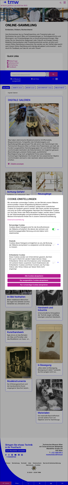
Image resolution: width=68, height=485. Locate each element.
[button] (58, 229)
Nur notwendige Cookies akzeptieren (34, 285)
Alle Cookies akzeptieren (34, 276)
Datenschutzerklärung (15, 220)
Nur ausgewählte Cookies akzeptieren (34, 280)
